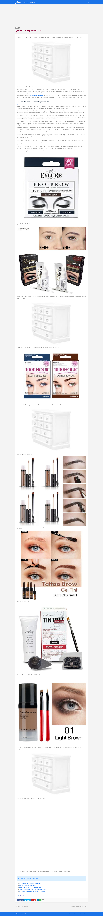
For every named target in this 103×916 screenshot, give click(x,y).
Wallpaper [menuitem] (32, 2)
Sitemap (76, 914)
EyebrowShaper (20, 914)
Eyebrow (22, 895)
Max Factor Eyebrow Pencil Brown (27, 885)
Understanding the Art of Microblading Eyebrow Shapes (32, 889)
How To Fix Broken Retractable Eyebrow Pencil (30, 883)
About (66, 914)
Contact (70, 914)
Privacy (80, 914)
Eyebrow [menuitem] (26, 2)
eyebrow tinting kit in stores (36, 95)
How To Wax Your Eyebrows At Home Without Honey (32, 891)
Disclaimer (86, 914)
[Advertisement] (51, 14)
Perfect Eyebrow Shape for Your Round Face (30, 887)
